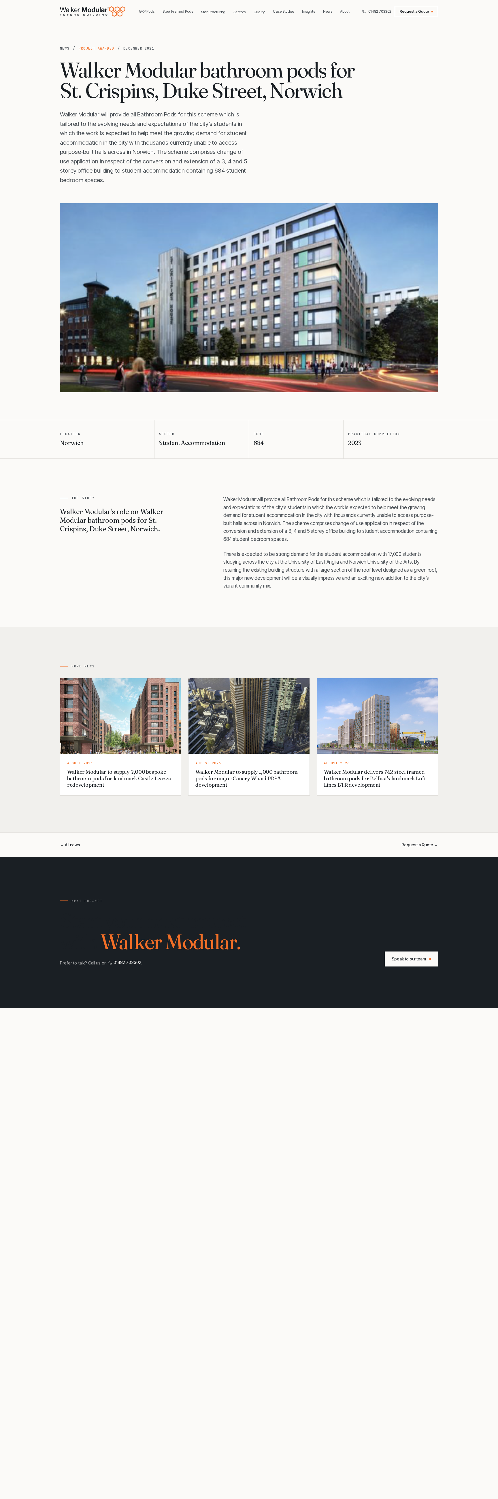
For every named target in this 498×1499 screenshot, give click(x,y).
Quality (259, 12)
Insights (308, 11)
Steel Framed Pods (178, 11)
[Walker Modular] (93, 11)
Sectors (239, 12)
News (327, 11)
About (345, 11)
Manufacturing (213, 12)
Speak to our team (409, 958)
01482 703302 (379, 11)
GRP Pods (146, 11)
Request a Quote (414, 11)
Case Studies (283, 11)
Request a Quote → (419, 844)
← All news (70, 844)
